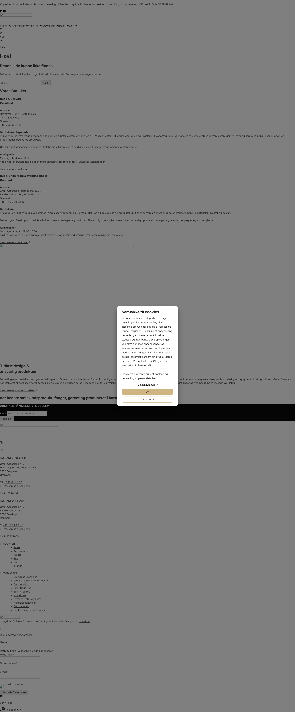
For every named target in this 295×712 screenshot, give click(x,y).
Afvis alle (147, 399)
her (154, 378)
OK (147, 391)
